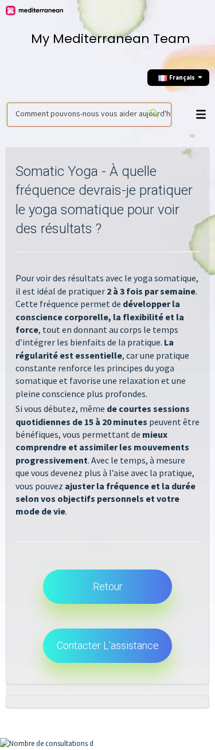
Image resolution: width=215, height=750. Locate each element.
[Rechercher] (154, 114)
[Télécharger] (105, 370)
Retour (108, 586)
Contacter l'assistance (108, 645)
